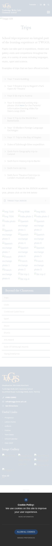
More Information (26, 517)
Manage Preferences (26, 538)
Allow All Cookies (26, 532)
